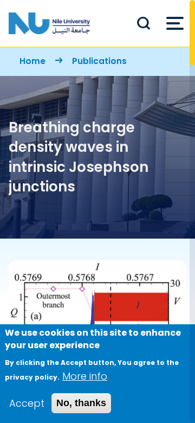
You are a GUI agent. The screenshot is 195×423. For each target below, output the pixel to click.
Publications (99, 61)
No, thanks (81, 403)
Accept (26, 403)
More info (84, 376)
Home (33, 61)
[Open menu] (175, 23)
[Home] (49, 23)
